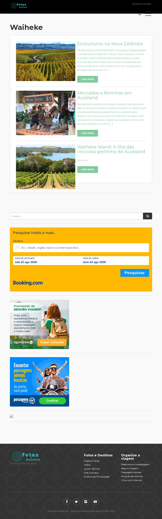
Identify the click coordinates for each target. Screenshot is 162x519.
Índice (87, 464)
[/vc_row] (82, 160)
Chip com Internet (131, 480)
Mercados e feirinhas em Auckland (104, 95)
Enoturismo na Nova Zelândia (110, 43)
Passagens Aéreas (131, 472)
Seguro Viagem (130, 468)
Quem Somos (92, 468)
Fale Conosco (91, 472)
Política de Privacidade (96, 476)
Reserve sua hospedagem (135, 464)
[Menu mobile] (148, 14)
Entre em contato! (141, 4)
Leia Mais (87, 79)
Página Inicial (91, 460)
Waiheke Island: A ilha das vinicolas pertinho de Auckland (111, 149)
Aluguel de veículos (132, 476)
